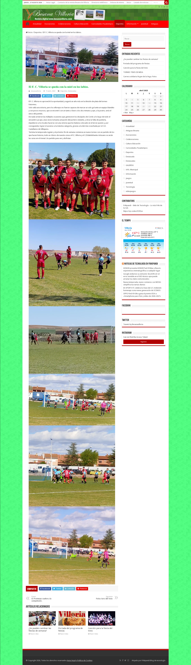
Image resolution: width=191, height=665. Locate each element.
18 (132, 106)
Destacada (130, 157)
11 (132, 103)
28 (149, 110)
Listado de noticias (141, 2)
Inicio (129, 2)
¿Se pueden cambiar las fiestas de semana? (40, 629)
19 (138, 106)
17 (126, 106)
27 (143, 110)
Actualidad (37, 24)
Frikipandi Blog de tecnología (153, 660)
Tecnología (130, 187)
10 (126, 103)
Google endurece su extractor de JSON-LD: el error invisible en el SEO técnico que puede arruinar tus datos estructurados (141, 276)
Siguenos (144, 342)
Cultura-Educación (81, 24)
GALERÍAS (130, 165)
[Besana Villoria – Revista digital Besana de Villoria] (96, 13)
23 (161, 106)
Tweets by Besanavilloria (133, 324)
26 (138, 110)
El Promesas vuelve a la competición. (41, 599)
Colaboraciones (64, 24)
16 (161, 103)
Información (132, 24)
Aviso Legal (50, 2)
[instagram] (167, 7)
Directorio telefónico (100, 2)
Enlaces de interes (117, 2)
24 (126, 110)
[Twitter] (164, 7)
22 (155, 106)
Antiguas (154, 24)
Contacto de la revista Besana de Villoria (73, 2)
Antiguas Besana (132, 131)
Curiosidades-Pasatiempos (102, 24)
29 (155, 110)
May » (131, 113)
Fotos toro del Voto (104, 598)
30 (161, 110)
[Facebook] (162, 7)
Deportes (119, 24)
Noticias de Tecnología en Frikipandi (141, 263)
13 (143, 103)
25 (132, 110)
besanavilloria (36, 91)
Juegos (128, 178)
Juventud (144, 24)
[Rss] (159, 7)
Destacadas (72, 91)
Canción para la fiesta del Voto (135, 68)
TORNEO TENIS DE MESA (133, 72)
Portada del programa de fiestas (136, 63)
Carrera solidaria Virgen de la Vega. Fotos (140, 76)
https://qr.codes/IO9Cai (133, 211)
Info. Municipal (132, 170)
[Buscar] (166, 2)
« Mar (125, 113)
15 (155, 103)
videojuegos (131, 191)
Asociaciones (49, 24)
